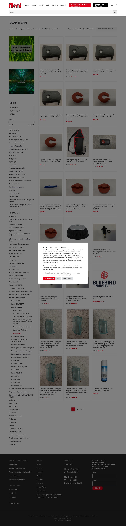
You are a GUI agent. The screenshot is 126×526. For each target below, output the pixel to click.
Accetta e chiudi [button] (49, 278)
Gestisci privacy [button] (67, 278)
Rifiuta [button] (58, 278)
